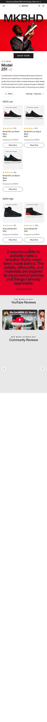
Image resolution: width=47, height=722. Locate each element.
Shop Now (23, 55)
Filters (10, 93)
